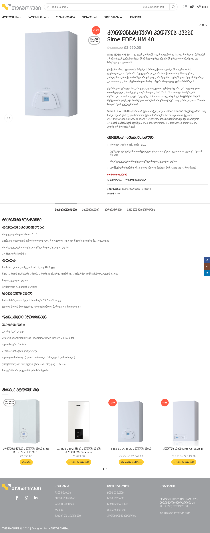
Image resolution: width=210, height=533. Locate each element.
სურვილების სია (117, 504)
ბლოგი (59, 510)
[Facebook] (17, 498)
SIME (118, 193)
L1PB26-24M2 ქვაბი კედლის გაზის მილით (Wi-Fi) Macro (79, 450)
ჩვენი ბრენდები (65, 498)
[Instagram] (26, 498)
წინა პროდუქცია (200, 25)
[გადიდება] (8, 118)
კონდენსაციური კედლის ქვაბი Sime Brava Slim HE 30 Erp (26, 450)
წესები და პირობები (68, 515)
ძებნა (173, 6)
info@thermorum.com (177, 512)
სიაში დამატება (137, 180)
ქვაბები (146, 189)
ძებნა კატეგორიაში (153, 7)
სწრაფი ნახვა (48, 409)
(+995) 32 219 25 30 (176, 506)
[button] (78, 462)
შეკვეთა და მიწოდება (141, 209)
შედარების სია (116, 510)
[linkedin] (36, 498)
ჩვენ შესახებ (63, 492)
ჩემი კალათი (115, 498)
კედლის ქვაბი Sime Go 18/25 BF (183, 448)
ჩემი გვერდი (115, 492)
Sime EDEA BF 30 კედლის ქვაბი (131, 448)
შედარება (116, 180)
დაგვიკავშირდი (65, 504)
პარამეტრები (90, 209)
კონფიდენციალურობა (121, 515)
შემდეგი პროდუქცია (206, 25)
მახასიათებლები (66, 209)
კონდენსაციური (131, 189)
